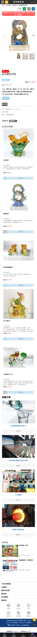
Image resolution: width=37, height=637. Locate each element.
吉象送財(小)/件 (7, 374)
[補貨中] (5, 232)
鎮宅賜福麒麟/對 (8, 267)
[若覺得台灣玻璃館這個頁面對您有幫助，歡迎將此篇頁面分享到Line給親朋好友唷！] (24, 9)
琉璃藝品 (14, 5)
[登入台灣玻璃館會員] (32, 2)
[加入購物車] (5, 178)
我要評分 (5, 80)
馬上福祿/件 (6, 320)
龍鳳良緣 (6, 213)
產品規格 (4, 104)
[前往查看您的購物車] (34, 2)
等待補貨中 (6, 98)
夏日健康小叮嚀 (23, 545)
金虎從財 (6, 160)
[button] (33, 35)
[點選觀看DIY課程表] (34, 621)
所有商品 (8, 5)
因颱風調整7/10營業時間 (26, 560)
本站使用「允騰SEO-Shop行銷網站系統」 (20, 625)
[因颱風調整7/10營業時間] (10, 565)
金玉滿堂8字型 (23, 5)
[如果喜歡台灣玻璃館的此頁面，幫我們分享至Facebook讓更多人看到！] (33, 9)
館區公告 (23, 555)
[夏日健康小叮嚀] (10, 551)
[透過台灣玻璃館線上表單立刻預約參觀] (6, 2)
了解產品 (20, 178)
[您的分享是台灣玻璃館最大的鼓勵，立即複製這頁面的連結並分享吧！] (29, 9)
